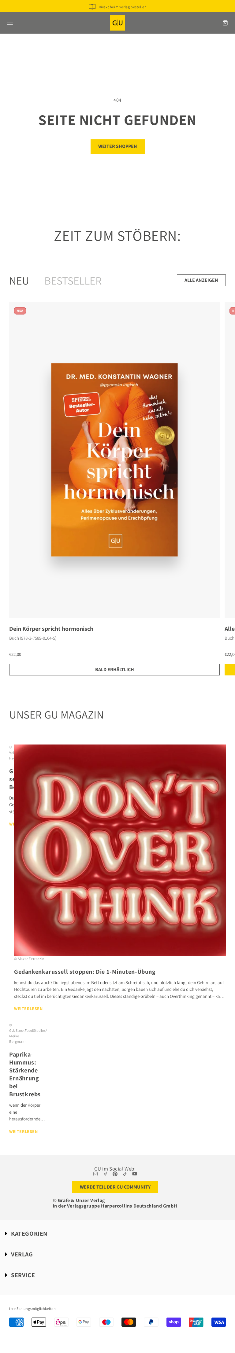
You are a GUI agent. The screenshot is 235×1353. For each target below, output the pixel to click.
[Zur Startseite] (117, 23)
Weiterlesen (28, 1008)
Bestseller (73, 280)
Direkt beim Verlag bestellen (123, 7)
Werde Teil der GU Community (115, 1187)
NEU (19, 280)
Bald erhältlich (114, 669)
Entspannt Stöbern (122, 15)
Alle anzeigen (201, 280)
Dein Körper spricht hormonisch (51, 628)
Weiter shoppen (117, 146)
